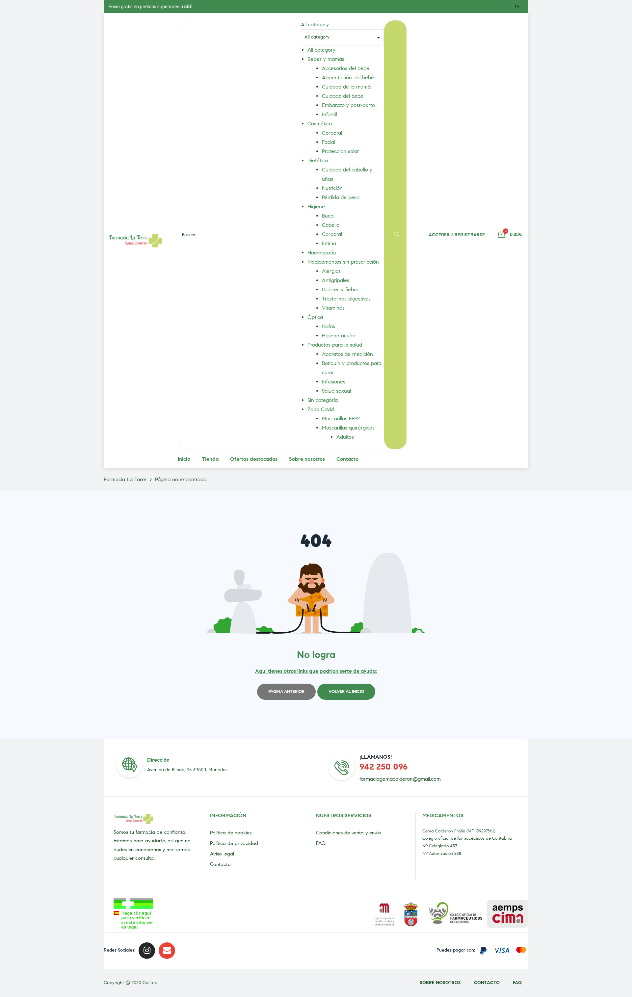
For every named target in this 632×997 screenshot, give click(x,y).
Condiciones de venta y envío (348, 833)
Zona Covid (320, 409)
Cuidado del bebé (342, 96)
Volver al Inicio (346, 691)
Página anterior (286, 691)
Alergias (331, 271)
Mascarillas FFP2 (341, 418)
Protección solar (340, 151)
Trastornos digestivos (346, 299)
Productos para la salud (334, 345)
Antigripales (335, 280)
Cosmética (319, 123)
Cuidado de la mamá (346, 87)
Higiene (316, 206)
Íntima (329, 243)
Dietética (317, 160)
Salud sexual (336, 391)
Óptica (315, 317)
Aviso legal (222, 854)
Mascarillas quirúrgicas (348, 428)
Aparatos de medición (347, 354)
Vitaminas (333, 308)
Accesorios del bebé (345, 68)
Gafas (328, 326)
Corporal (332, 133)
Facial (328, 142)
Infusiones (333, 382)
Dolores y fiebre (340, 289)
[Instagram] (516, 6)
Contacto (220, 864)
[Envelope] (167, 950)
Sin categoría (322, 400)
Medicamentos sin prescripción (343, 262)
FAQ (321, 843)
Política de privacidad (234, 843)
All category (321, 50)
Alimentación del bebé (348, 77)
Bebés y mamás (325, 59)
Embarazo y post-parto (348, 105)
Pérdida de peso (340, 197)
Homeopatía (321, 252)
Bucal (328, 216)
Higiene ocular (339, 335)
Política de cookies (230, 833)
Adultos (345, 437)
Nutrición (332, 188)
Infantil (329, 114)
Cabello (330, 225)
